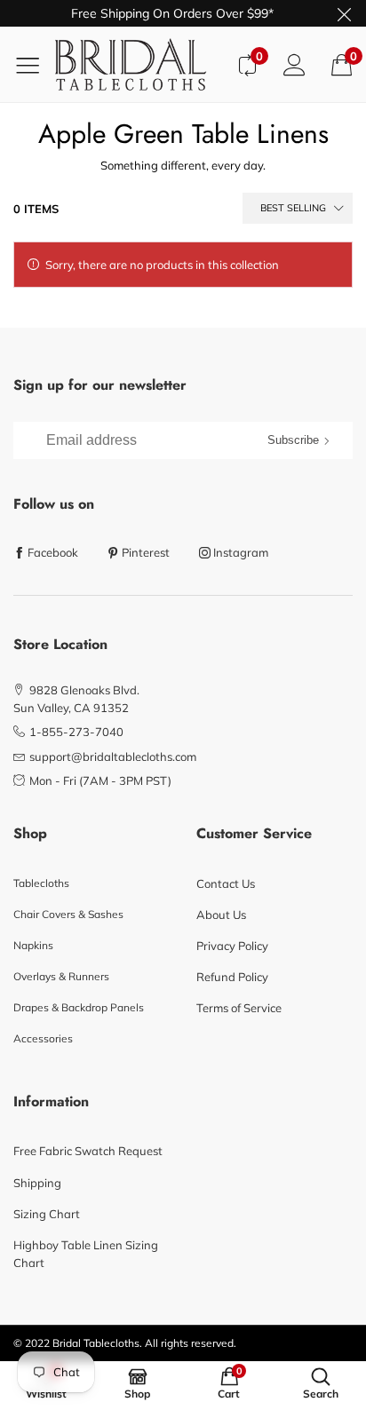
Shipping (37, 1183)
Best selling (293, 208)
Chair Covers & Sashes (68, 914)
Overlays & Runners (61, 976)
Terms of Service (239, 1008)
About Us (221, 914)
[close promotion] (343, 13)
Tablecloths (41, 883)
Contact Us (225, 883)
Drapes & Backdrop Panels (78, 1007)
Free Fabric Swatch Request (88, 1151)
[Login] (294, 64)
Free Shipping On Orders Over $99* (172, 13)
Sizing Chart (46, 1214)
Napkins (33, 945)
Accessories (43, 1038)
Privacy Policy (232, 946)
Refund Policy (232, 977)
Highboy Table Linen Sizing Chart (85, 1254)
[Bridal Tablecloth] (139, 64)
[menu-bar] (34, 65)
